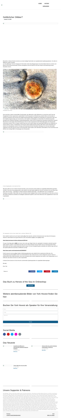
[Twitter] (12, 334)
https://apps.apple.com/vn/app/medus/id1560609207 (14, 250)
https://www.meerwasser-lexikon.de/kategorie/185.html (15, 240)
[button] (30, 285)
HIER (16, 243)
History (46, 3)
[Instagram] (16, 334)
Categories (46, 6)
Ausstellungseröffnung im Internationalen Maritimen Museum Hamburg (20, 347)
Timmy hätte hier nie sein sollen (20, 365)
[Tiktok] (19, 334)
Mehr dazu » (15, 351)
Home (40, 3)
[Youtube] (8, 334)
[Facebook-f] (4, 334)
